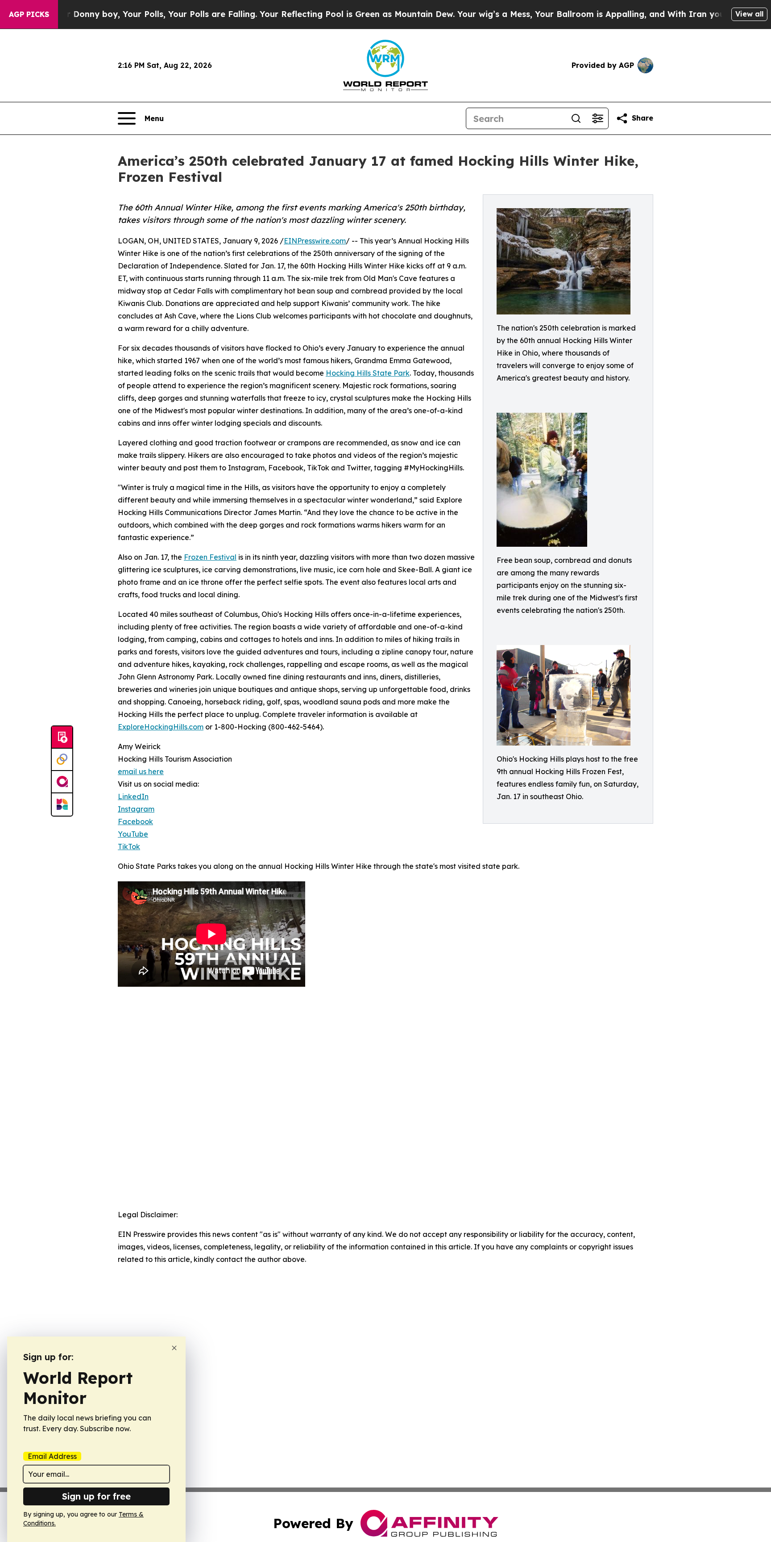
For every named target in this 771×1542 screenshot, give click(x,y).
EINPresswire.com (315, 240)
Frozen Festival (210, 557)
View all (749, 13)
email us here (141, 771)
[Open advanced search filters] (597, 118)
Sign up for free (96, 1496)
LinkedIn (133, 796)
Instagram (136, 809)
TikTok (129, 846)
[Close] (174, 1348)
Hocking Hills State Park (368, 373)
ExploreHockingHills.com (160, 726)
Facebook (135, 821)
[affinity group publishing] (62, 782)
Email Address (52, 1456)
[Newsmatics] (62, 804)
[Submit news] (62, 737)
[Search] (576, 118)
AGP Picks (29, 14)
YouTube (133, 834)
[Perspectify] (62, 760)
